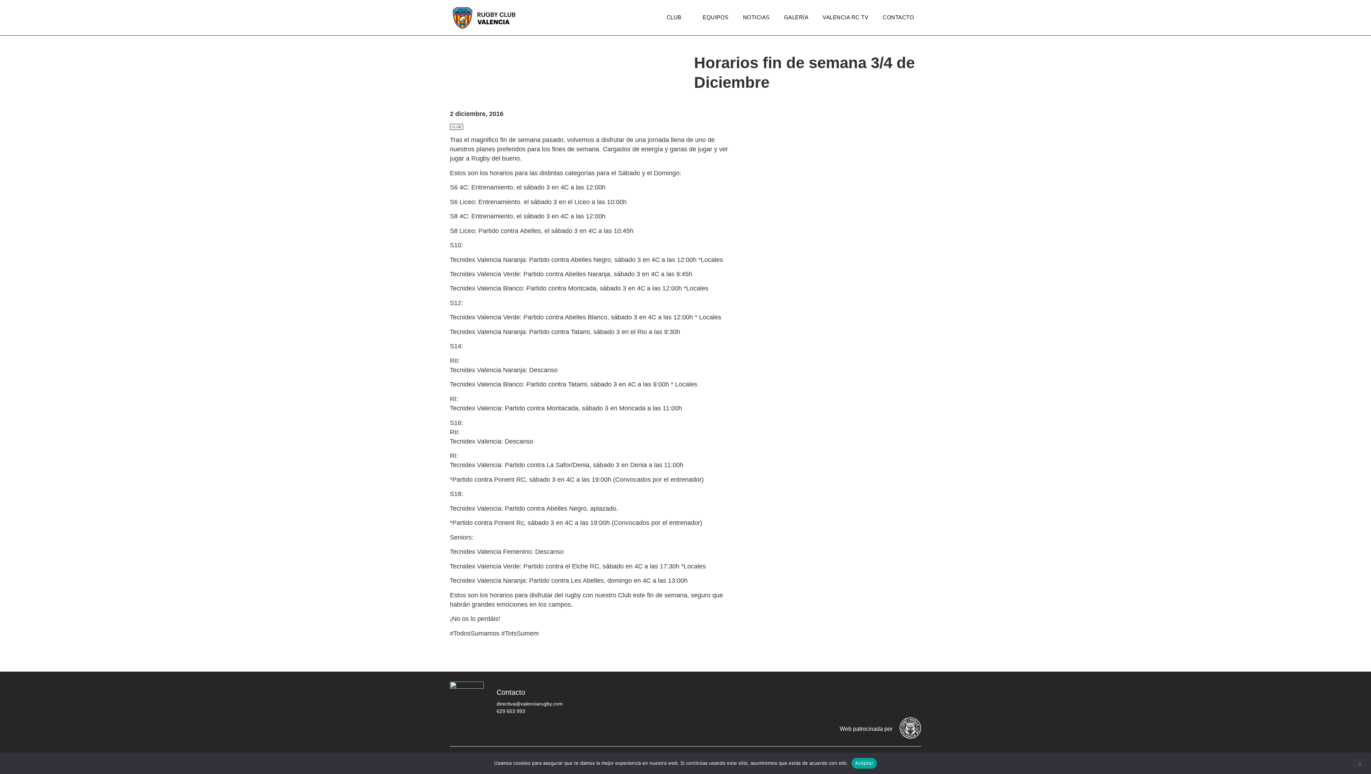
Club (674, 17)
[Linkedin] (912, 698)
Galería (796, 17)
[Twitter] (848, 698)
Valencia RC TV (845, 17)
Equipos (716, 17)
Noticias (756, 17)
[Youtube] (891, 698)
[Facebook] (826, 698)
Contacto (898, 17)
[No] (1360, 763)
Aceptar (864, 763)
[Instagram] (869, 698)
